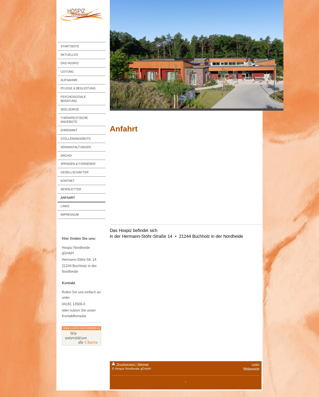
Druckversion (126, 364)
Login (255, 364)
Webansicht (251, 368)
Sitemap (143, 364)
